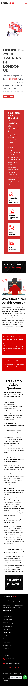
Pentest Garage (7, 616)
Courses (5, 635)
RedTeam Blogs (7, 629)
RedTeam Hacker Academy (10, 613)
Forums (5, 638)
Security (5, 652)
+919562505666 (9, 659)
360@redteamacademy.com (13, 663)
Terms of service (7, 645)
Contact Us (6, 648)
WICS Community (7, 626)
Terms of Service (8, 673)
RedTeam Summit (8, 619)
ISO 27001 (13, 79)
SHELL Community (8, 623)
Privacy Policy (6, 642)
